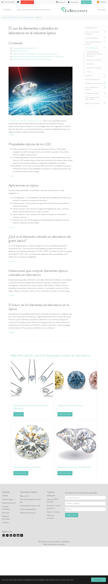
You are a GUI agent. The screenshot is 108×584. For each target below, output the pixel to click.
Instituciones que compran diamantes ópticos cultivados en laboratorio (38, 56)
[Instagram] (7, 535)
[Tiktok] (21, 535)
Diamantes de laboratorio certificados (74, 467)
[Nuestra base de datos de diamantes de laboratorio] (32, 380)
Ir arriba (11, 134)
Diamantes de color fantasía (70, 405)
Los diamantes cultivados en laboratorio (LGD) (26, 120)
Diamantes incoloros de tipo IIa (27, 467)
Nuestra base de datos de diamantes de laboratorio (31, 407)
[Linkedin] (10, 535)
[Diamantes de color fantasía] (76, 380)
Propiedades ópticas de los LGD (24, 48)
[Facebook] (3, 535)
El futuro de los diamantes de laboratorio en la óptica (32, 59)
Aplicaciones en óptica (21, 51)
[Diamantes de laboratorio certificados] (76, 441)
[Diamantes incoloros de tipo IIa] (32, 441)
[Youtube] (18, 535)
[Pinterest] (14, 535)
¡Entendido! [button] (98, 579)
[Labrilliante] (74, 9)
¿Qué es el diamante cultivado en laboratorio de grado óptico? (35, 53)
